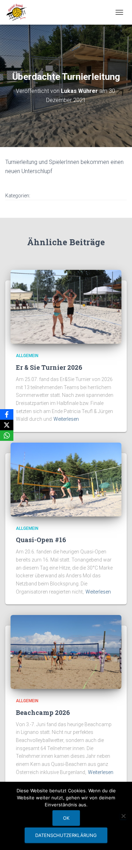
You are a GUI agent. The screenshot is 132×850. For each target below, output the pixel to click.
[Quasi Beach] (18, 12)
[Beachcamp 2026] (66, 651)
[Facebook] (6, 414)
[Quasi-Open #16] (66, 479)
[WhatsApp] (6, 435)
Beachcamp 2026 (43, 712)
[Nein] (123, 815)
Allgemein (27, 355)
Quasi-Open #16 (41, 539)
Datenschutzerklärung (66, 835)
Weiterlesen (66, 419)
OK (66, 818)
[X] (6, 425)
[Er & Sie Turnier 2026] (66, 306)
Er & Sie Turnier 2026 (49, 367)
